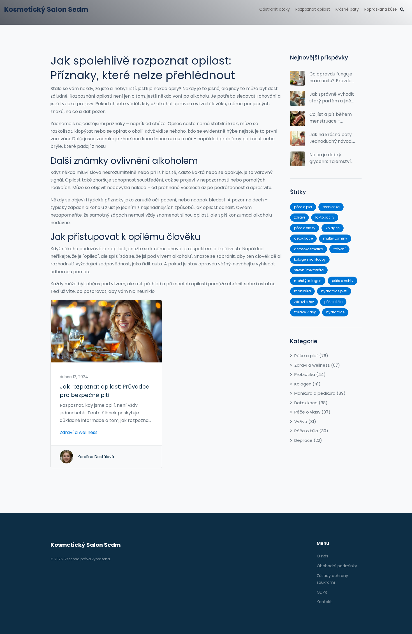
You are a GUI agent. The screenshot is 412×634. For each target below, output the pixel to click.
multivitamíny (335, 238)
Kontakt (324, 602)
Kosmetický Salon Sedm (46, 9)
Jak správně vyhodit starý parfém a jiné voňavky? (331, 97)
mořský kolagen (307, 280)
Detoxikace (311, 403)
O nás (322, 556)
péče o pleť (303, 207)
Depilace (308, 440)
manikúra (302, 291)
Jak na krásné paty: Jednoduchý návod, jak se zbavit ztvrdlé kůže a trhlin (331, 138)
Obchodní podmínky (337, 566)
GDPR (322, 592)
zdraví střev (304, 301)
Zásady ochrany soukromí (332, 579)
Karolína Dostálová (96, 457)
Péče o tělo (311, 431)
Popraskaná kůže (380, 9)
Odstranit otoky (274, 9)
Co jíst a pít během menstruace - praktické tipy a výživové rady (330, 118)
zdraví (299, 217)
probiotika (331, 207)
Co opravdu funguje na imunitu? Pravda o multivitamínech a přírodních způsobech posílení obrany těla (331, 77)
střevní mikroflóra (309, 270)
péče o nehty (342, 280)
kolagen (333, 228)
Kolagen (307, 384)
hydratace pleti (334, 291)
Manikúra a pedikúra (320, 393)
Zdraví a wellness (79, 432)
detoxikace (303, 238)
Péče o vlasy (312, 412)
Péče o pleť (311, 356)
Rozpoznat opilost (312, 9)
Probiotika (310, 374)
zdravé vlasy (305, 312)
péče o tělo (333, 301)
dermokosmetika (308, 249)
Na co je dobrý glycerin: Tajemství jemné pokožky (330, 158)
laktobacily (324, 217)
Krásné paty (347, 9)
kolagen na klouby (310, 259)
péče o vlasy (304, 228)
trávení (340, 249)
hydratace (335, 312)
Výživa (305, 421)
